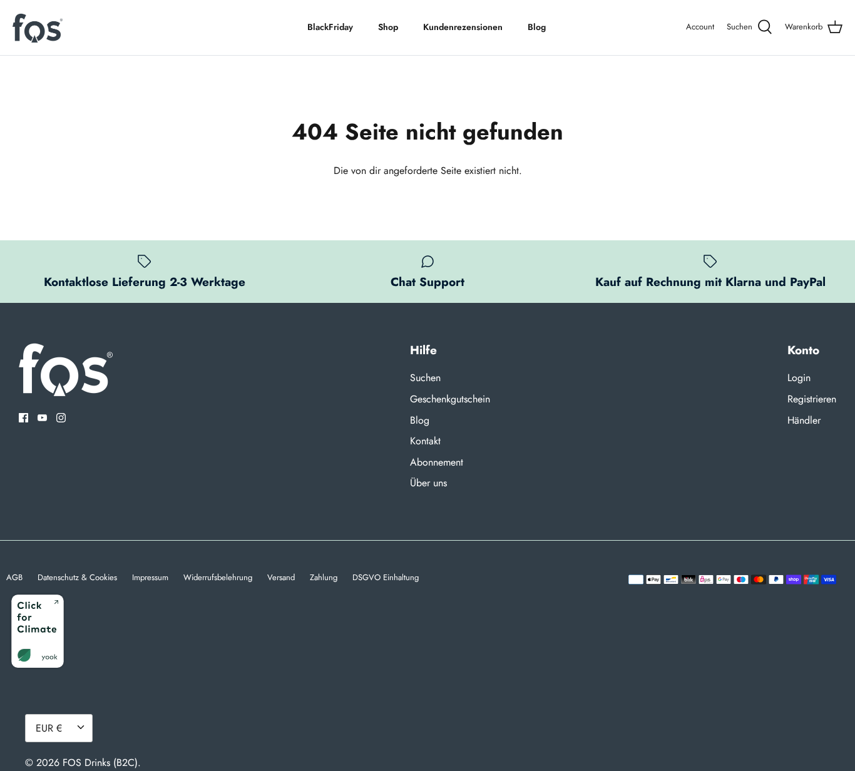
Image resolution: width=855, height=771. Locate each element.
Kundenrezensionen (463, 27)
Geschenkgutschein (450, 399)
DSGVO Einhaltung (385, 577)
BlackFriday (330, 27)
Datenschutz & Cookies (77, 577)
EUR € (49, 728)
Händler (804, 420)
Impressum (150, 577)
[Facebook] (23, 417)
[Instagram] (61, 417)
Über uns (428, 483)
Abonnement (436, 462)
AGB (14, 577)
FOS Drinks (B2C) (100, 762)
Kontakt (425, 441)
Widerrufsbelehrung (217, 577)
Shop (388, 27)
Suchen (425, 377)
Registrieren (811, 399)
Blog (537, 27)
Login (799, 377)
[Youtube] (42, 417)
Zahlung (323, 577)
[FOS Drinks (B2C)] (38, 28)
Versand (281, 577)
